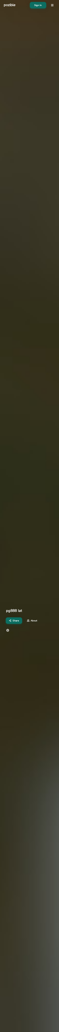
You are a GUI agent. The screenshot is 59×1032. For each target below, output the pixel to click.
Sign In (38, 5)
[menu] (52, 5)
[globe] (8, 630)
